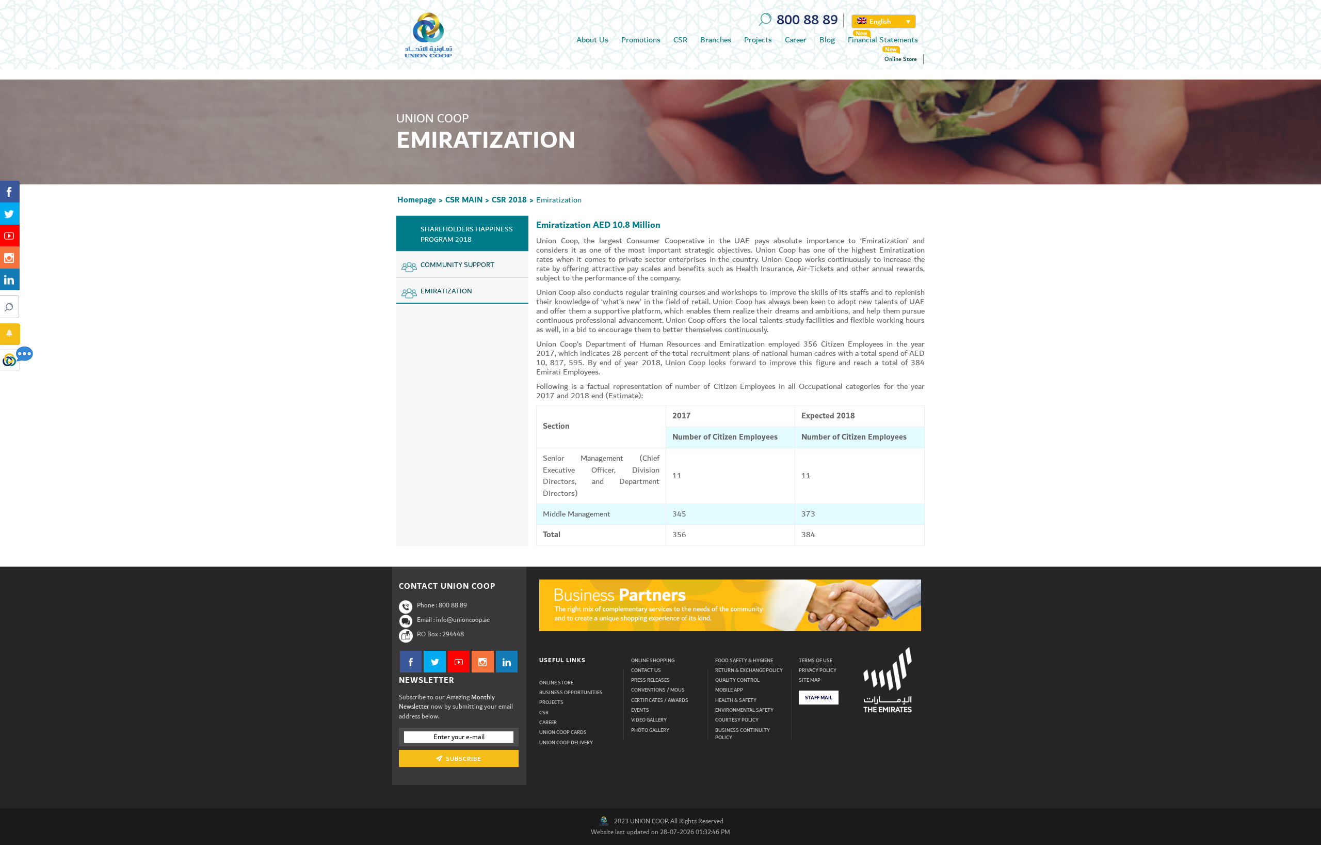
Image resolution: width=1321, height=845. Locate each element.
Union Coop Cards (563, 732)
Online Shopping (652, 660)
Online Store (900, 59)
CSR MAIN (463, 200)
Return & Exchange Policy (749, 670)
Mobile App (729, 690)
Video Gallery (649, 720)
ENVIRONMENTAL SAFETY (744, 710)
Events (640, 710)
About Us (592, 39)
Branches (715, 39)
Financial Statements (883, 39)
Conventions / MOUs (658, 690)
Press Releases (650, 680)
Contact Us (646, 670)
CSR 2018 (509, 200)
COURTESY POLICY (737, 720)
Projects (758, 39)
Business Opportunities (571, 692)
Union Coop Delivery (566, 742)
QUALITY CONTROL (737, 680)
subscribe (462, 759)
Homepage (416, 200)
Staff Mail (818, 697)
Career (796, 39)
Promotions (640, 39)
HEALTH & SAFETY (735, 700)
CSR (680, 39)
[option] (730, 605)
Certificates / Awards (659, 700)
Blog (827, 39)
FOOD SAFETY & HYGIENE (744, 660)
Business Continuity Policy (742, 734)
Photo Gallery (650, 730)
